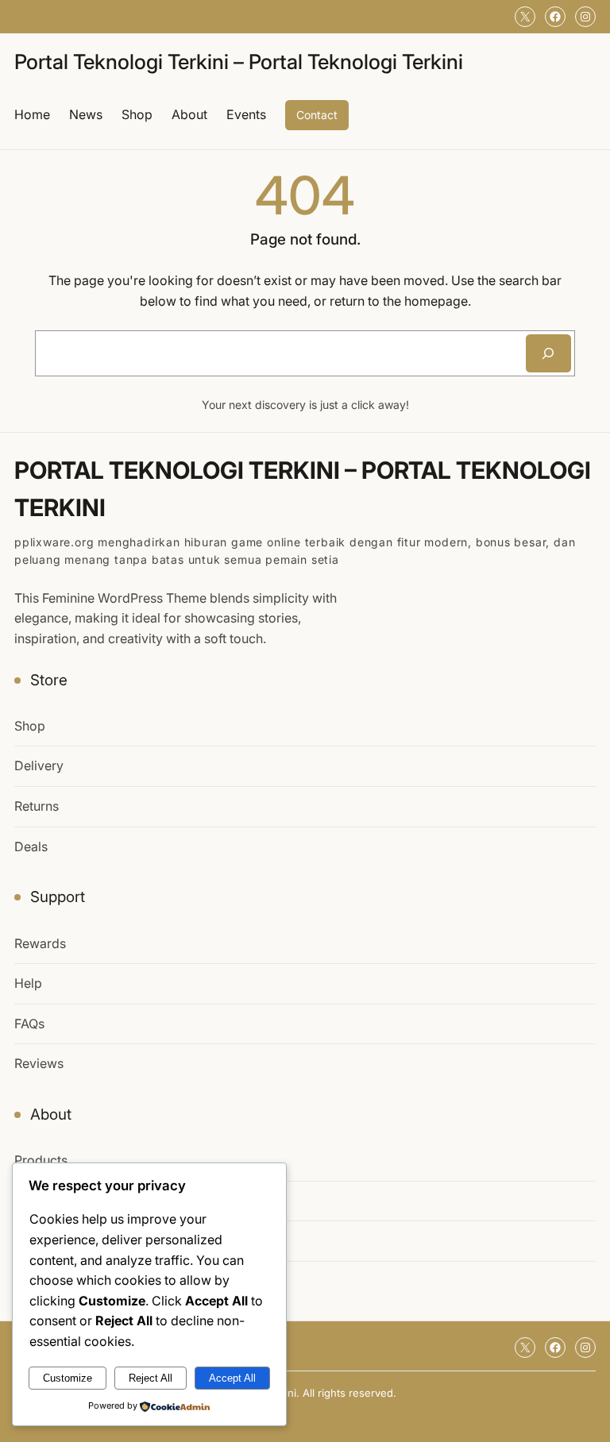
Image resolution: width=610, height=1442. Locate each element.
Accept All (232, 1378)
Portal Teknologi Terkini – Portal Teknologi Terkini (238, 61)
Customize (67, 1378)
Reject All (150, 1378)
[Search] (548, 353)
